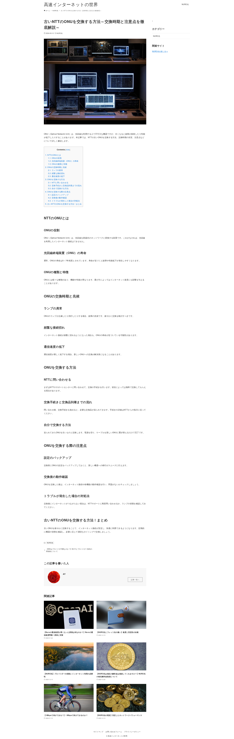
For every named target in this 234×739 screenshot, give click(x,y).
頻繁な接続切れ (56, 173)
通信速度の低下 (56, 176)
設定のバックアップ (58, 194)
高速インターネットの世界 (71, 4)
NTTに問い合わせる (58, 182)
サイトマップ (98, 731)
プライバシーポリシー (132, 731)
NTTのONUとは (53, 155)
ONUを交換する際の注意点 (57, 191)
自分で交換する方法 (58, 188)
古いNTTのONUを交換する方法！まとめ (63, 204)
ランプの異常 (55, 170)
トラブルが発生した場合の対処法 (64, 200)
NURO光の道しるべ (160, 51)
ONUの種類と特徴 (57, 164)
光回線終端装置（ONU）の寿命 (63, 161)
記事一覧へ (135, 579)
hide (68, 149)
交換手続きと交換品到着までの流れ (65, 185)
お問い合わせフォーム (114, 731)
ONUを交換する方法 (55, 179)
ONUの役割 (55, 158)
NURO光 (60, 33)
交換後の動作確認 (57, 197)
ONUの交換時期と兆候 (56, 167)
